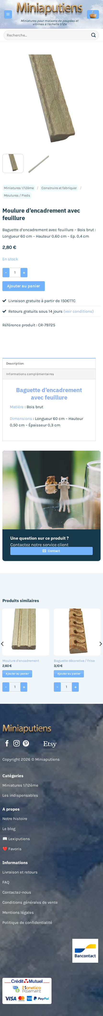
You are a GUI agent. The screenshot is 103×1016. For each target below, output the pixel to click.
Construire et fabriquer (59, 188)
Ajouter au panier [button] (17, 673)
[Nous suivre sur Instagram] (16, 743)
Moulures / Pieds (17, 195)
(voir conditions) (78, 311)
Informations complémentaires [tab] (30, 374)
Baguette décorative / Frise (74, 661)
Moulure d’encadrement (20, 661)
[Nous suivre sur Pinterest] (26, 743)
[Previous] (10, 102)
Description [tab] (15, 363)
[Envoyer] (93, 35)
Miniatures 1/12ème (19, 188)
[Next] (92, 102)
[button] (8, 14)
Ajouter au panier (23, 286)
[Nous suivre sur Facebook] (7, 743)
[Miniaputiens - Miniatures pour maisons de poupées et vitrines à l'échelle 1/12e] (49, 8)
